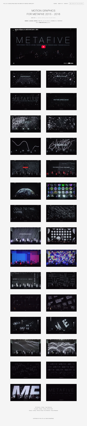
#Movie (39, 17)
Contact (66, 3)
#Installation (45, 17)
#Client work (52, 17)
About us (60, 3)
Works (55, 3)
